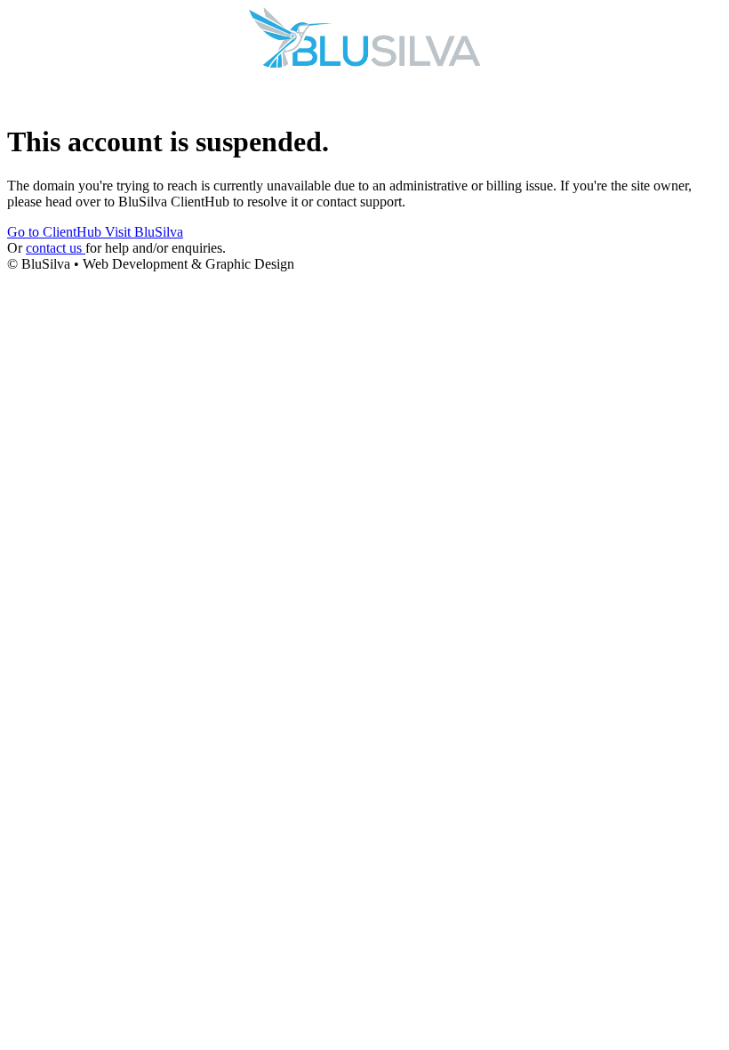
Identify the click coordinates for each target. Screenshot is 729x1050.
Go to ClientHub (56, 231)
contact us (55, 247)
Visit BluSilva (144, 231)
